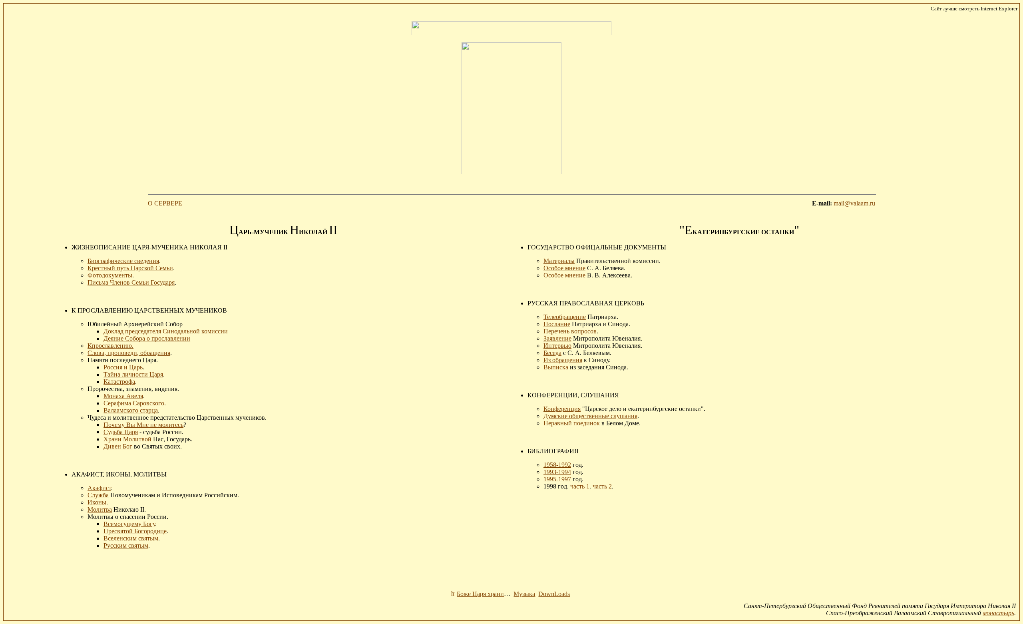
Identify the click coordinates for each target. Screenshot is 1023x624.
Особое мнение (564, 268)
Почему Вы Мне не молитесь (143, 424)
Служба (98, 495)
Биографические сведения (123, 260)
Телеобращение (564, 316)
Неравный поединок (571, 423)
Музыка (524, 593)
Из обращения (562, 360)
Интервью (557, 345)
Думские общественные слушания (590, 416)
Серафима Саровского (133, 403)
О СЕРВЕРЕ (165, 203)
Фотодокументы (110, 275)
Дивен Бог (117, 446)
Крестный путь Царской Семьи (130, 268)
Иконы (97, 502)
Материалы (559, 260)
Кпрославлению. (110, 345)
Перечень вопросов (570, 331)
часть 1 (579, 486)
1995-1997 (557, 479)
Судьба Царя (120, 432)
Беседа (552, 352)
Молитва (100, 509)
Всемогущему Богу (129, 523)
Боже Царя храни (480, 593)
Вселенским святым (130, 538)
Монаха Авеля (123, 396)
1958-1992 (557, 464)
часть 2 (602, 486)
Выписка (555, 367)
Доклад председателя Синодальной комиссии (165, 331)
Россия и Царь (123, 367)
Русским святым (125, 545)
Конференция (562, 408)
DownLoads (554, 593)
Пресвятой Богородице (135, 531)
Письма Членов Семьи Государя (131, 282)
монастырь (998, 613)
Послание (556, 324)
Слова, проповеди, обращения (129, 352)
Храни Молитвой (127, 439)
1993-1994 (557, 471)
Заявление (557, 338)
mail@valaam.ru (854, 203)
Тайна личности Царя (133, 374)
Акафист (99, 487)
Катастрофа (119, 381)
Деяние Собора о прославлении (146, 338)
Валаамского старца (130, 410)
